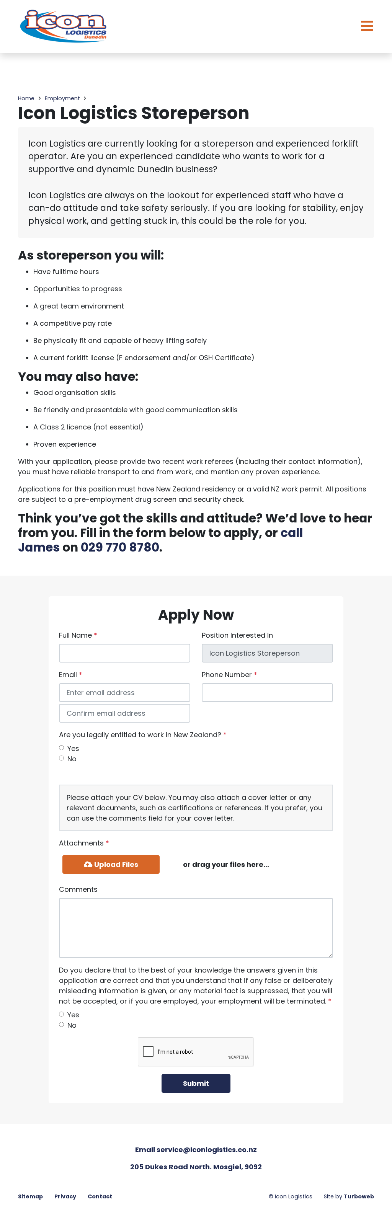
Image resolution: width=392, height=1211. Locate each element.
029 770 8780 (120, 547)
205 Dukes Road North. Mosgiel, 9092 (196, 1167)
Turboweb (359, 1196)
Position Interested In (237, 635)
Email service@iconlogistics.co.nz (196, 1149)
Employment (62, 98)
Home (26, 98)
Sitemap (30, 1196)
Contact (100, 1196)
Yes (73, 748)
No (72, 759)
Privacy (65, 1196)
